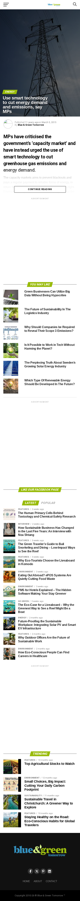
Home (26, 881)
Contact (51, 881)
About (38, 881)
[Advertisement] (40, 240)
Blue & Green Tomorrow (31, 125)
